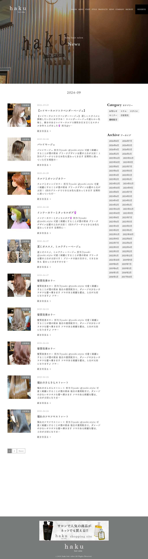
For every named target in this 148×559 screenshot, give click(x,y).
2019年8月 (114, 264)
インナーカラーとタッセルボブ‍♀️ (57, 212)
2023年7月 (127, 217)
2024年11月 (128, 183)
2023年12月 (114, 208)
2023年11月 (128, 208)
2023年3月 (127, 225)
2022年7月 (114, 242)
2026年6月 (114, 145)
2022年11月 (114, 234)
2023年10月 (114, 213)
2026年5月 (127, 145)
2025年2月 (114, 179)
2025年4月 (114, 174)
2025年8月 (114, 166)
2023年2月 (114, 230)
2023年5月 (127, 221)
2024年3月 (127, 200)
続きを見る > (44, 130)
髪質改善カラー (46, 280)
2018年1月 (113, 276)
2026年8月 (114, 140)
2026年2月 (114, 153)
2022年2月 (127, 251)
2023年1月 (127, 230)
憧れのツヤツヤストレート (53, 416)
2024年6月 (114, 196)
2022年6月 (127, 242)
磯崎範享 (113, 119)
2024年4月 (114, 200)
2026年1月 (127, 153)
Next (21, 450)
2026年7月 (127, 140)
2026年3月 (127, 149)
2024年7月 (127, 191)
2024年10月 (114, 187)
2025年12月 (114, 157)
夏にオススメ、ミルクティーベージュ (59, 246)
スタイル (134, 111)
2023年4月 (114, 225)
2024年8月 (114, 191)
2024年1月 (127, 204)
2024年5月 (127, 196)
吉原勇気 (125, 115)
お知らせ (113, 111)
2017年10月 (127, 276)
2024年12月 (114, 183)
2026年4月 (114, 149)
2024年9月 (128, 187)
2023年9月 (128, 213)
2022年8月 (127, 238)
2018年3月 (114, 272)
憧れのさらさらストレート (53, 382)
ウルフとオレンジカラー (51, 178)
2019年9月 (127, 259)
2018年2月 (127, 272)
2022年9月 (114, 238)
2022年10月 (128, 234)
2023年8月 (114, 217)
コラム (124, 111)
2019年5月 (127, 268)
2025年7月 (127, 166)
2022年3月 (114, 251)
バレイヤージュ (46, 144)
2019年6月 (114, 268)
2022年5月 (114, 247)
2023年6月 (114, 221)
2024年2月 (114, 204)
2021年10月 (114, 259)
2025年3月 (127, 174)
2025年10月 (114, 162)
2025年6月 (114, 170)
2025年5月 (127, 170)
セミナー (113, 115)
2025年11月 (128, 157)
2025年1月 (127, 179)
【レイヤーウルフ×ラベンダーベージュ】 (61, 110)
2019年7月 (127, 264)
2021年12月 (127, 255)
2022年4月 (127, 247)
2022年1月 (114, 255)
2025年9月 (128, 162)
